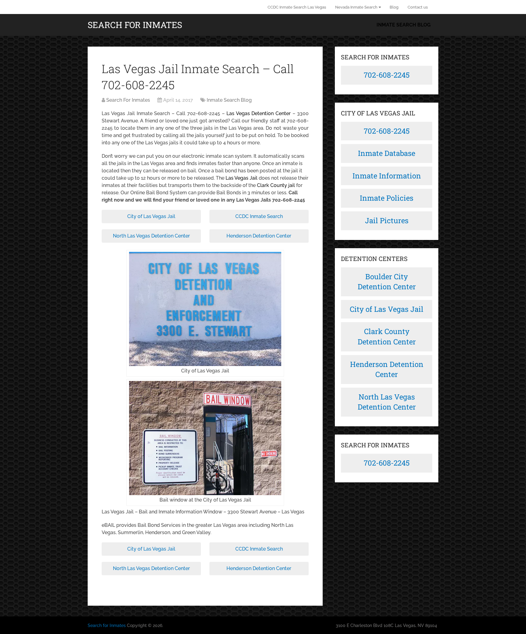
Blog (394, 7)
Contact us (418, 7)
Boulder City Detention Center (387, 282)
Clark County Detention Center (387, 336)
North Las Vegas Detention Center (151, 236)
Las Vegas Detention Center (258, 113)
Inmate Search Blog (404, 25)
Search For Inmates (128, 100)
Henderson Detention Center (258, 236)
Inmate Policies (386, 198)
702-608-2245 (387, 75)
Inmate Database (386, 153)
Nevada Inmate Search (356, 7)
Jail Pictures (387, 220)
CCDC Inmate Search (259, 216)
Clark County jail (276, 185)
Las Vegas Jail (242, 178)
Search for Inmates (135, 25)
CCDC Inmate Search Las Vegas (297, 7)
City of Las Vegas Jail (151, 216)
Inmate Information (386, 176)
